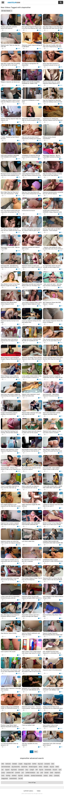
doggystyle (5, 778)
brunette (26, 775)
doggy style (27, 763)
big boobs (14, 769)
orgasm (7, 769)
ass (38, 772)
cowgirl (32, 769)
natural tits (24, 766)
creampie (56, 775)
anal (41, 772)
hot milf (20, 778)
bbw (53, 763)
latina (50, 775)
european (21, 769)
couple (20, 763)
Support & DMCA (28, 791)
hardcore (8, 763)
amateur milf (10, 772)
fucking (8, 775)
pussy (3, 772)
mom (3, 775)
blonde (46, 772)
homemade (48, 769)
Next (36, 751)
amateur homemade (36, 775)
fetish (57, 766)
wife (3, 763)
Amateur (14, 3)
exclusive (47, 763)
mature (46, 775)
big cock (40, 763)
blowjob (46, 766)
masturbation (13, 778)
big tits (41, 769)
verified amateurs (30, 772)
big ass (52, 766)
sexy (27, 769)
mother (34, 763)
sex (2, 769)
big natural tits (16, 766)
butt (60, 769)
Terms (38, 791)
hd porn (55, 769)
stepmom (57, 772)
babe (51, 772)
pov (23, 772)
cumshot (17, 772)
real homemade (6, 766)
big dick (20, 775)
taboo (40, 766)
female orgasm (33, 766)
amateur (14, 775)
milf (37, 769)
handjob (14, 763)
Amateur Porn (30, 793)
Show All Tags (32, 782)
